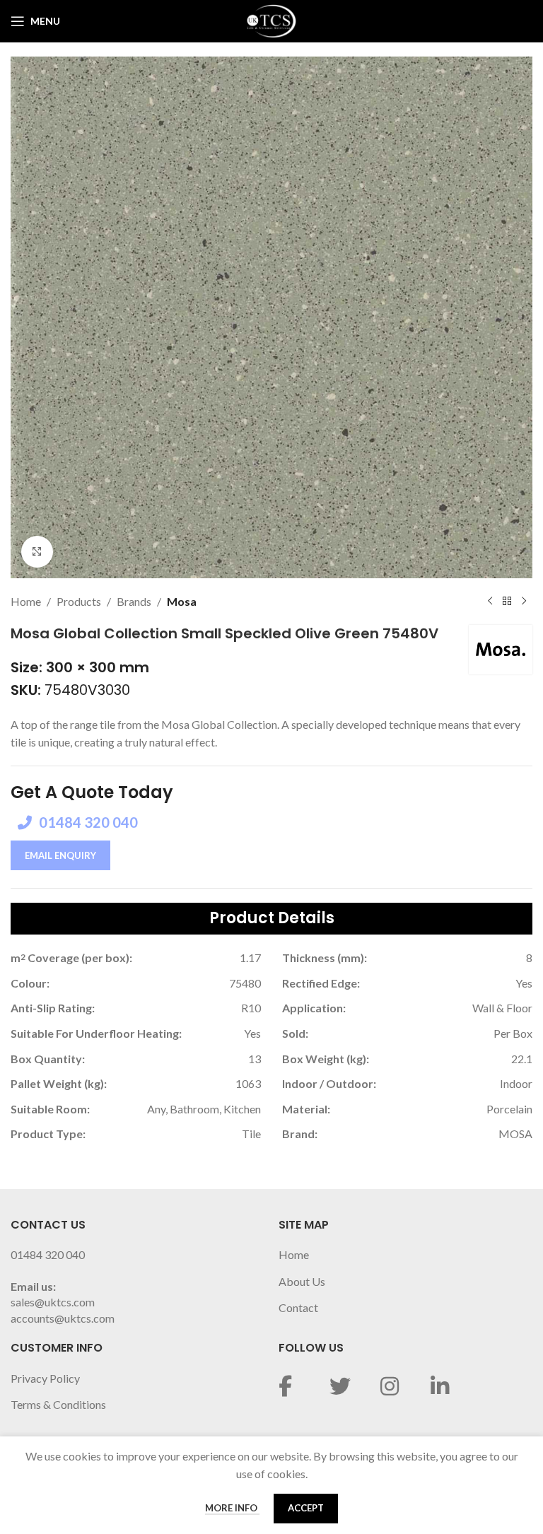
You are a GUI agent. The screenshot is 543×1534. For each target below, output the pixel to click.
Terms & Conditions (58, 1404)
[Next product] (523, 601)
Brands (134, 601)
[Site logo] (271, 19)
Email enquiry (60, 855)
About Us (302, 1281)
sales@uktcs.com (53, 1301)
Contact (298, 1307)
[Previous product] (489, 601)
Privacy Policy (45, 1378)
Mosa (182, 601)
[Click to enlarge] (37, 552)
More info (232, 1507)
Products (79, 601)
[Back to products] (506, 601)
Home (26, 601)
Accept (306, 1507)
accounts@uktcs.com (63, 1318)
